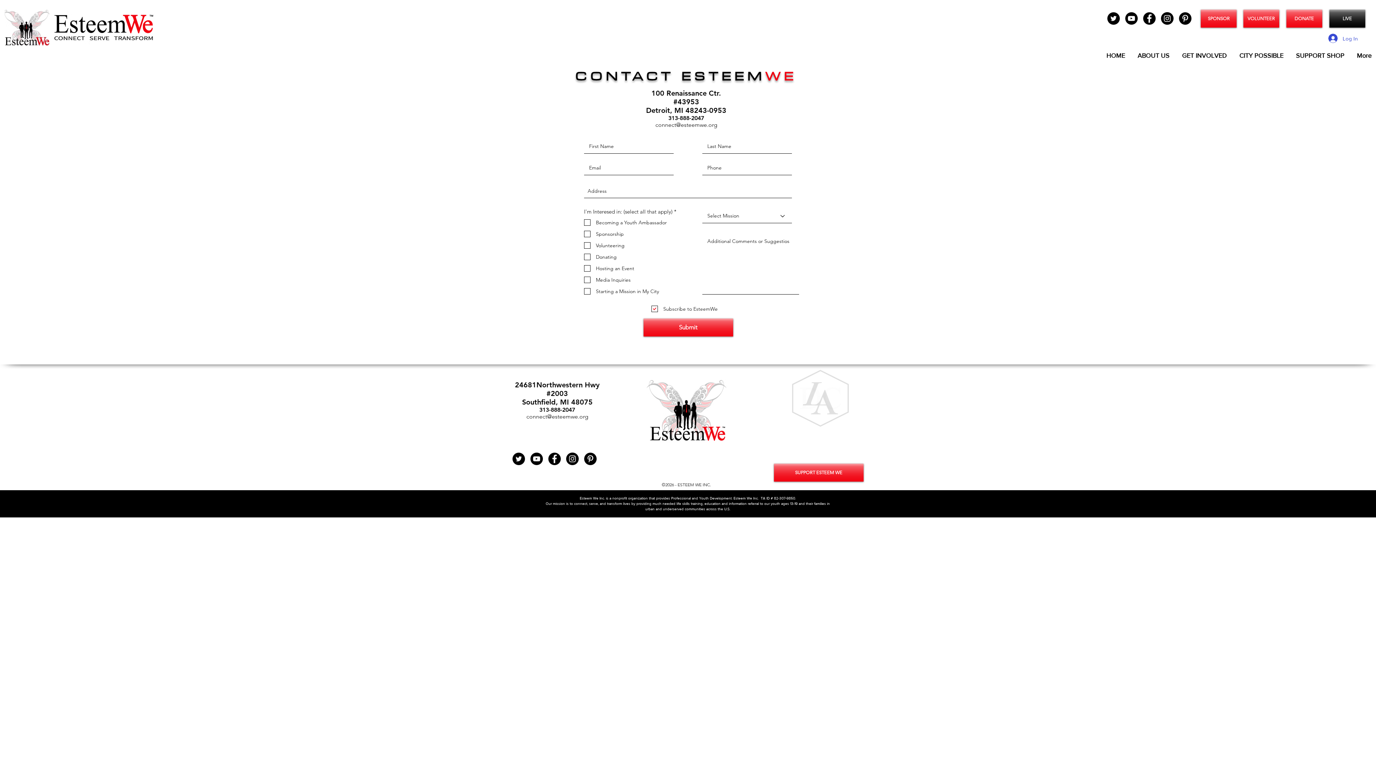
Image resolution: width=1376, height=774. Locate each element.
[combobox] (688, 191)
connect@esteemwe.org (686, 124)
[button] (820, 398)
